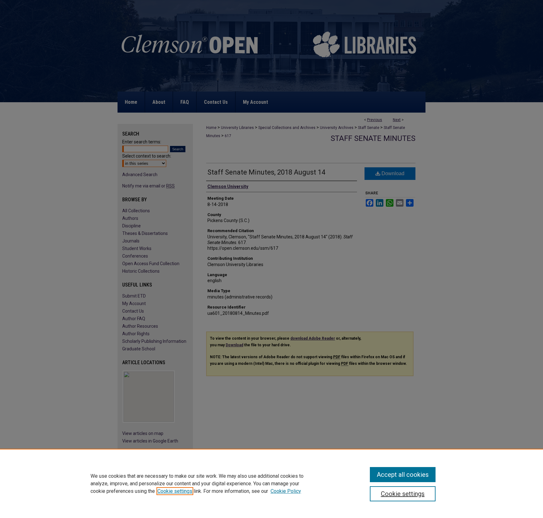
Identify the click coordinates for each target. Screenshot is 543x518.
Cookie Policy (286, 491)
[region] (271, 483)
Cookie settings (174, 491)
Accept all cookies (403, 474)
